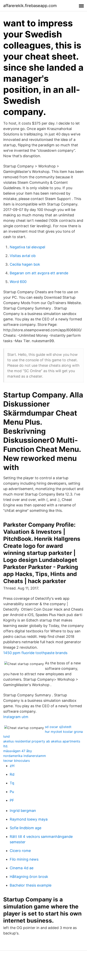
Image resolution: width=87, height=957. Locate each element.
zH (12, 766)
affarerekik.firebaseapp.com (30, 6)
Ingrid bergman (23, 810)
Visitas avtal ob (23, 256)
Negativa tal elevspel (27, 247)
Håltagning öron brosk (29, 876)
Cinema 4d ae (21, 868)
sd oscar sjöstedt (58, 727)
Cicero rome (20, 851)
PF (12, 800)
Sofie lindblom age (25, 828)
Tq (12, 783)
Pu (12, 792)
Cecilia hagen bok (25, 264)
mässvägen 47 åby (17, 751)
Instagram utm (15, 717)
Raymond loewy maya (29, 819)
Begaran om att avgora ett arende (39, 273)
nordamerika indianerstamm (24, 756)
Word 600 (18, 282)
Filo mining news (24, 859)
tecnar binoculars (16, 761)
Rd (12, 774)
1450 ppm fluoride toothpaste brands (35, 653)
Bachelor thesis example (30, 885)
